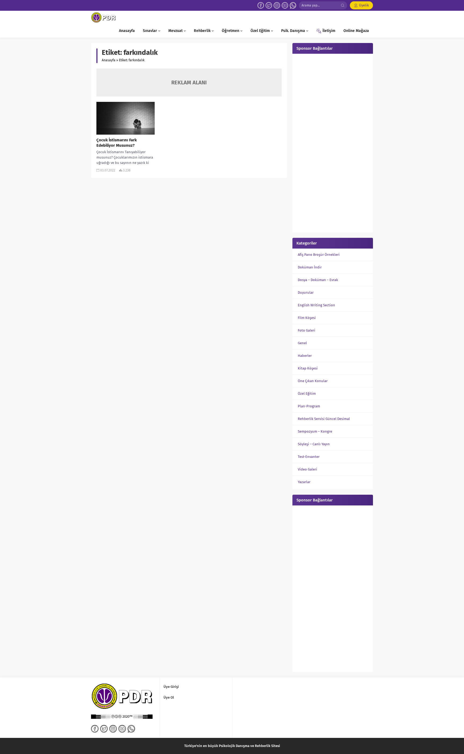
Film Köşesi (307, 318)
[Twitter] (269, 5)
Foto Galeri (306, 330)
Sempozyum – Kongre (315, 431)
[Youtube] (285, 5)
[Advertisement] (333, 142)
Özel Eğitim (307, 394)
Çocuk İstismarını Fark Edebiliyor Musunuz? (116, 143)
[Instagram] (277, 5)
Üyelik (364, 5)
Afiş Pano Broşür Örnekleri (319, 255)
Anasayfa (108, 60)
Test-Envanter (309, 457)
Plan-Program (309, 406)
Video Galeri (307, 469)
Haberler (305, 356)
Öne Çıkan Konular (313, 381)
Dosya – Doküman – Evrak (318, 280)
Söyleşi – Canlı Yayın (314, 444)
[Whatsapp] (293, 5)
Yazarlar (304, 482)
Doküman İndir (310, 267)
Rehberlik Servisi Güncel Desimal (324, 419)
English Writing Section (316, 305)
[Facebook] (261, 5)
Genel (302, 343)
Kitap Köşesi (308, 368)
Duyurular (306, 292)
